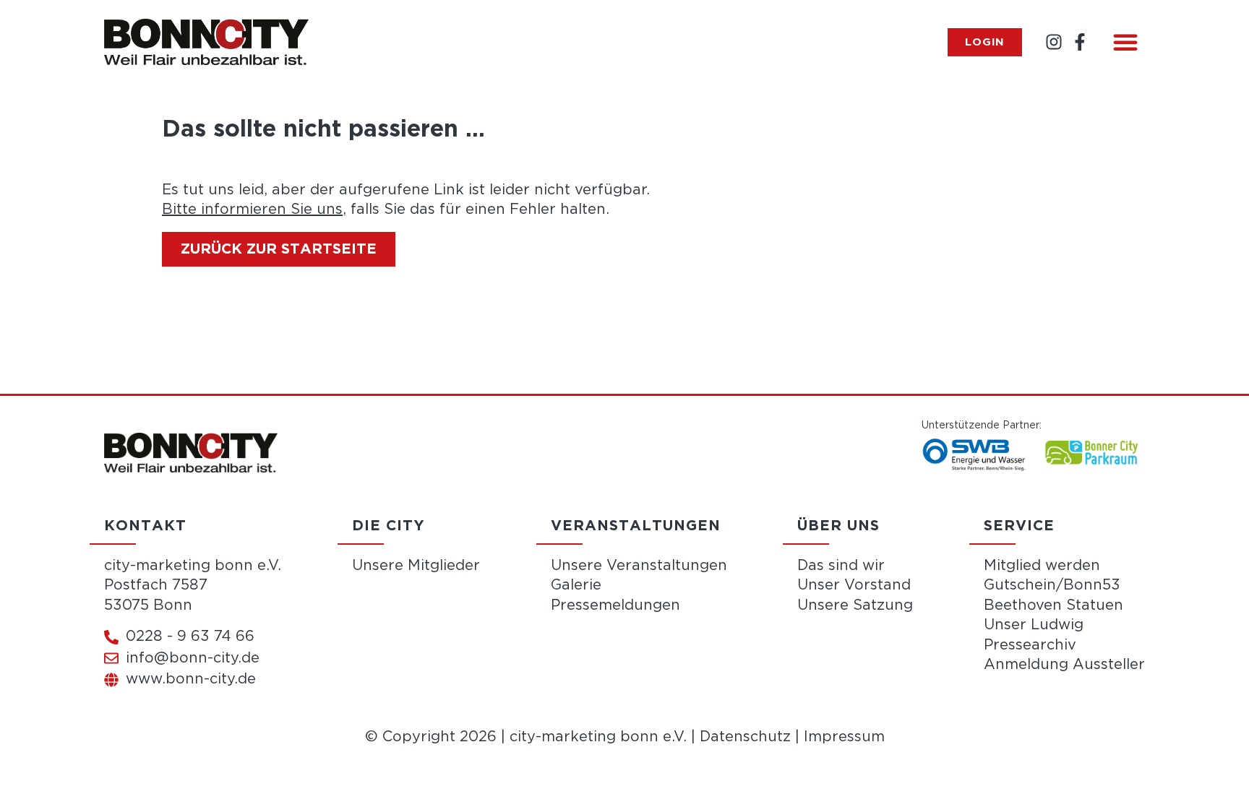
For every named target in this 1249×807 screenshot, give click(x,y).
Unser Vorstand (854, 585)
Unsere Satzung (855, 605)
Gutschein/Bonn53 (1052, 585)
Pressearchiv (1030, 645)
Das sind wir (841, 565)
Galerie (576, 585)
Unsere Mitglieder (416, 565)
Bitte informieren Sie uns (252, 209)
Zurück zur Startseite (279, 249)
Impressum (844, 736)
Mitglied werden (1042, 565)
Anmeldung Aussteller (1064, 664)
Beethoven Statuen (1053, 605)
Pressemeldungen (615, 605)
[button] (1125, 41)
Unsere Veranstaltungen (639, 565)
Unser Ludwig (1033, 624)
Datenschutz (745, 736)
